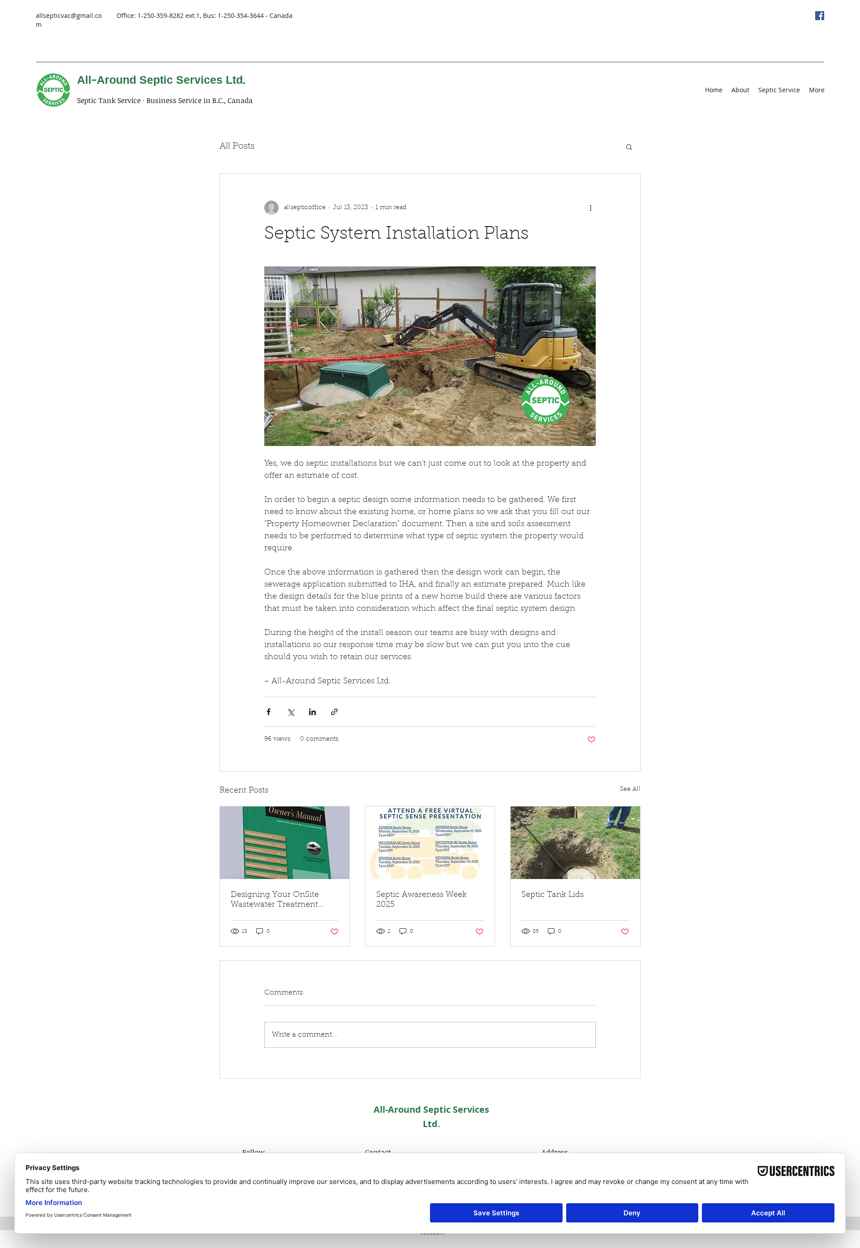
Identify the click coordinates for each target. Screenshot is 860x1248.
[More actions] (590, 207)
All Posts (236, 146)
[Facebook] (819, 15)
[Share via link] (334, 712)
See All (630, 789)
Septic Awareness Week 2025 (421, 900)
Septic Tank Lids (552, 895)
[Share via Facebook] (268, 712)
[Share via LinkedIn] (312, 712)
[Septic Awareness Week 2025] (430, 842)
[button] (629, 146)
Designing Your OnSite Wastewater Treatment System (275, 900)
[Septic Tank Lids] (575, 842)
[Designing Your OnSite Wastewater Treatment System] (284, 842)
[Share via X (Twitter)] (290, 712)
